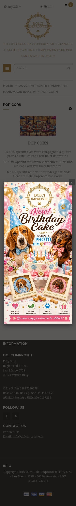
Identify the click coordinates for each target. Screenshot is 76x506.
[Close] (72, 182)
